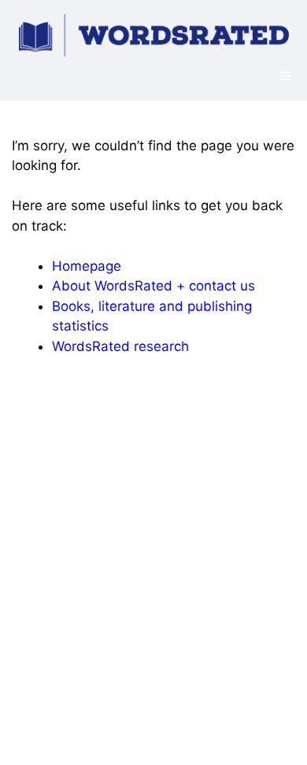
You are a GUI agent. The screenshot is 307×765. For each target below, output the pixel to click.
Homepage (86, 266)
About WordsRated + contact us (153, 286)
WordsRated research (120, 346)
